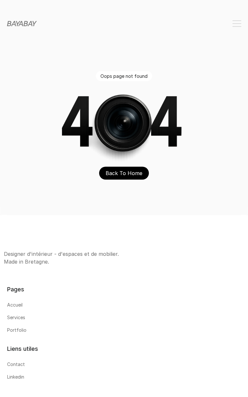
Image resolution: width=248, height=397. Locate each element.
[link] (124, 306)
